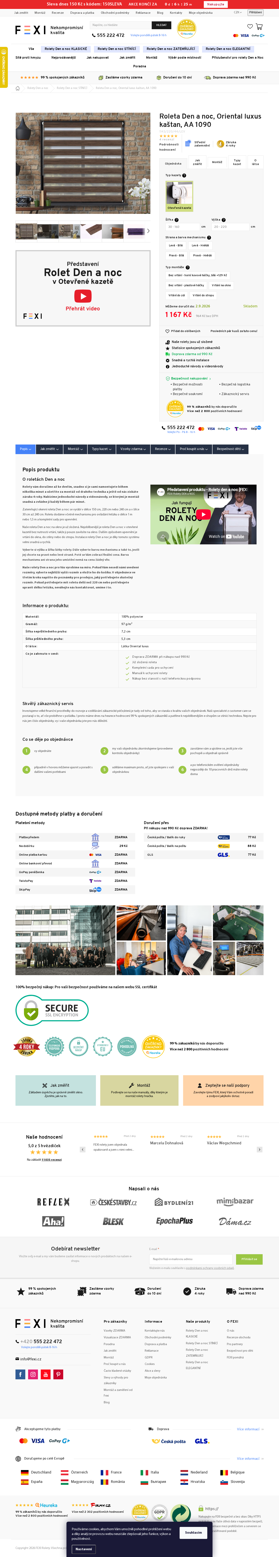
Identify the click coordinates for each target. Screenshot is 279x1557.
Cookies (150, 1364)
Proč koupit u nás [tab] (192, 449)
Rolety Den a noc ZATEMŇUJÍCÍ (197, 1353)
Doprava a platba (82, 13)
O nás (230, 1330)
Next (259, 1149)
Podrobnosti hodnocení (169, 147)
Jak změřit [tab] (47, 449)
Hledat (161, 25)
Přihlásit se (249, 1259)
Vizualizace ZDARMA (117, 1337)
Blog (160, 13)
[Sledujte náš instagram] (34, 1374)
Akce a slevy (152, 1371)
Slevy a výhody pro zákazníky (116, 1380)
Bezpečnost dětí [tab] (229, 449)
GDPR (149, 1357)
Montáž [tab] (73, 449)
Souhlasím (193, 1533)
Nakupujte (215, 4)
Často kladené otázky (117, 1371)
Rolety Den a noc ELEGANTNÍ (197, 1365)
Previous (82, 1149)
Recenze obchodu (238, 1337)
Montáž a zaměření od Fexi (118, 1393)
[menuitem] (31, 49)
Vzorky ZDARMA (114, 1330)
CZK (236, 12)
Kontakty (176, 13)
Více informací (248, 1429)
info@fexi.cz (30, 1359)
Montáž (40, 13)
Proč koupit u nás (115, 1364)
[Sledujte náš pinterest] (59, 1374)
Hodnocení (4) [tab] (163, 449)
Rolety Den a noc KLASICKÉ (197, 1333)
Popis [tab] (24, 449)
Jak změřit (21, 13)
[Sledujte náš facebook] (21, 1374)
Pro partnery (235, 1344)
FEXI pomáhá (235, 1357)
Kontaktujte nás (155, 1330)
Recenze (58, 13)
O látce (255, 162)
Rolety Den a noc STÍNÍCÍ (202, 1343)
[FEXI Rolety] (49, 1323)
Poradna (109, 1344)
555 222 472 (110, 35)
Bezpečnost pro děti (240, 1351)
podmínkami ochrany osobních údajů (210, 1268)
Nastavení (84, 1549)
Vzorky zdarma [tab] (131, 449)
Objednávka (173, 163)
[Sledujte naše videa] (47, 1374)
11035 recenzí (52, 1159)
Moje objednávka (201, 13)
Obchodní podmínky (115, 13)
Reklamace (143, 13)
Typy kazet (237, 162)
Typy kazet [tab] (100, 449)
